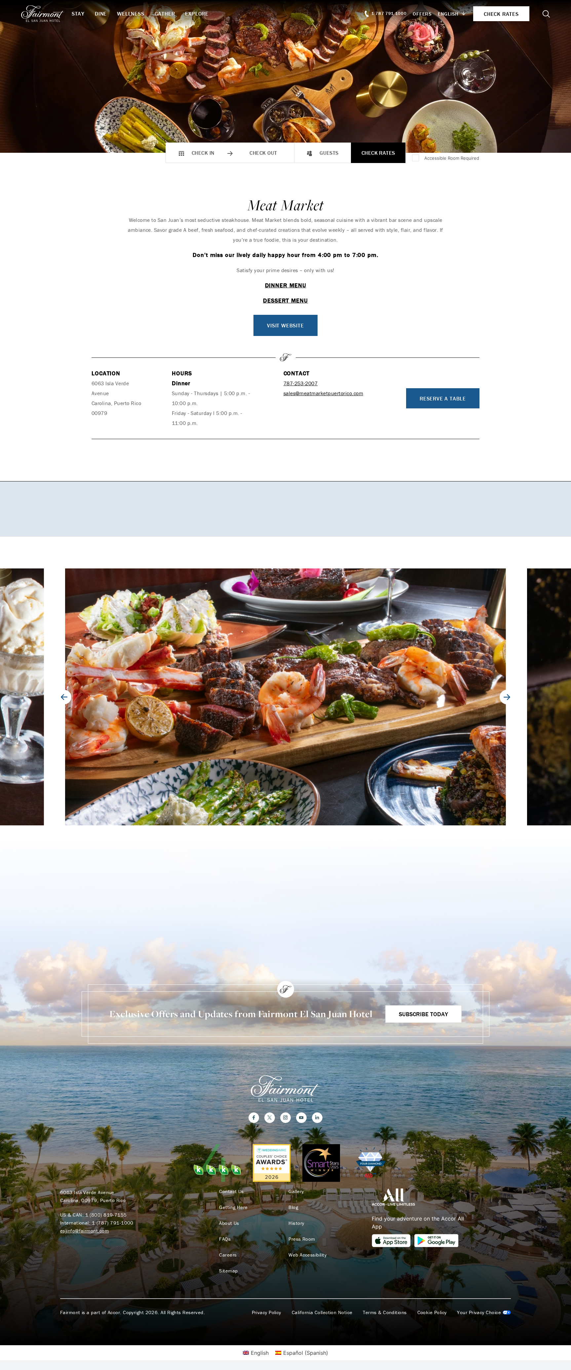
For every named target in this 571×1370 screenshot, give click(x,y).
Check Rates (378, 152)
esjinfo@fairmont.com (84, 1230)
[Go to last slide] (64, 697)
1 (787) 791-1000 (112, 1223)
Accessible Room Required (451, 158)
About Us (229, 1223)
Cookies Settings (484, 1312)
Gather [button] (165, 13)
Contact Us (231, 1191)
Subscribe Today (423, 1014)
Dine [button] (101, 13)
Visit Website (285, 325)
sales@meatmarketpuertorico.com (323, 393)
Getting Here (233, 1207)
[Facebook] (253, 1117)
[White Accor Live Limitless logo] (393, 1196)
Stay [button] (78, 13)
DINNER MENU (285, 285)
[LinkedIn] (317, 1117)
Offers (422, 14)
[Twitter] (269, 1117)
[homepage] (46, 13)
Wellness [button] (130, 13)
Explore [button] (197, 13)
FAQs (225, 1239)
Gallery (296, 1191)
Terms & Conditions (384, 1312)
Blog (293, 1207)
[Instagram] (285, 1117)
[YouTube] (301, 1117)
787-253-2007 (301, 383)
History (296, 1223)
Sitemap (228, 1271)
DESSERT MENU (285, 300)
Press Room (301, 1239)
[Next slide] (507, 697)
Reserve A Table (443, 398)
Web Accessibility (307, 1255)
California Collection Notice (322, 1312)
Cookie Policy (432, 1312)
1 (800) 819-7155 (106, 1215)
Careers (228, 1255)
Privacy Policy (266, 1312)
